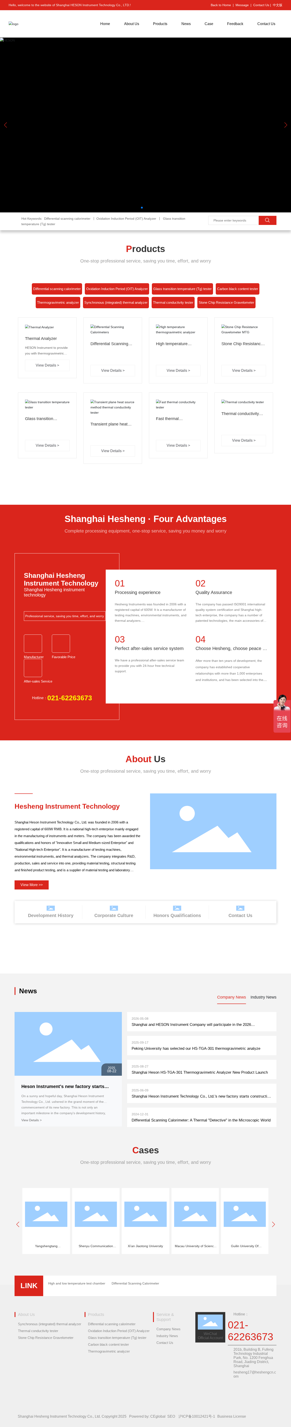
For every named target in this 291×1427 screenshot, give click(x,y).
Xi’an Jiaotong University (95, 1246)
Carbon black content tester (237, 289)
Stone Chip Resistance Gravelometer (226, 302)
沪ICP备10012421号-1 (196, 1416)
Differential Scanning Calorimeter (135, 1283)
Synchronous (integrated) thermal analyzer (116, 302)
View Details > (31, 1120)
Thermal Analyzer (41, 338)
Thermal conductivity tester (173, 302)
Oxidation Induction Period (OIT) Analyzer (117, 289)
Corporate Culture (113, 915)
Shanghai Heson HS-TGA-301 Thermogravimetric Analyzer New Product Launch (200, 1072)
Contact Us (240, 915)
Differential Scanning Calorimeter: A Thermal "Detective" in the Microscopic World (201, 1120)
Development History (50, 915)
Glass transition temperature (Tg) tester (182, 289)
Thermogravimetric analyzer (58, 302)
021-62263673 (69, 698)
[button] (142, 208)
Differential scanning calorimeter (57, 289)
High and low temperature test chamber (76, 1283)
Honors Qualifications (177, 915)
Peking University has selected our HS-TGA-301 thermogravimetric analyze (196, 1048)
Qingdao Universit (245, 1246)
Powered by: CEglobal (147, 1416)
